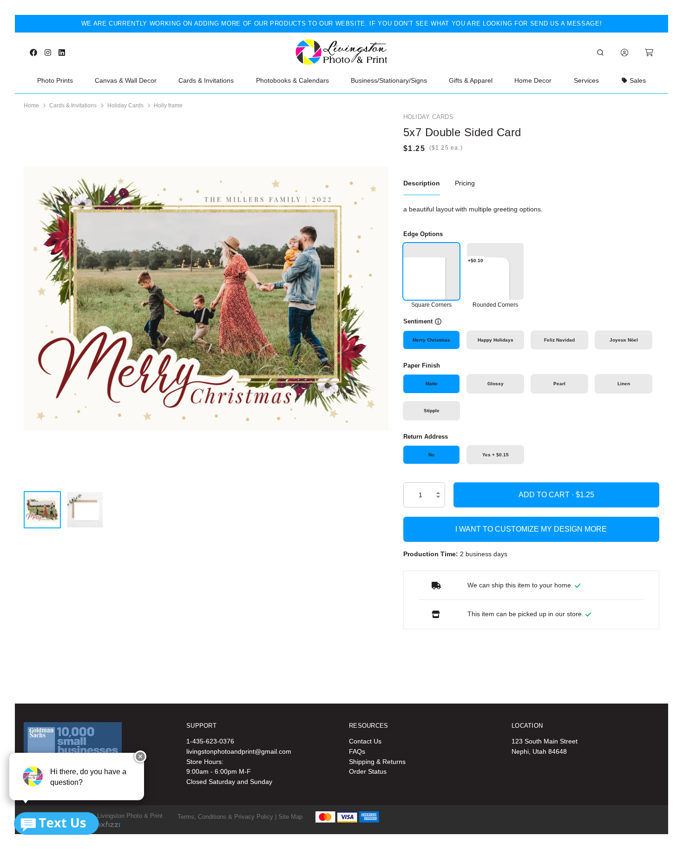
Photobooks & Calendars (292, 80)
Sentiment (418, 321)
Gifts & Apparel (471, 80)
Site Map (290, 816)
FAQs (357, 751)
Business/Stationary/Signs (389, 80)
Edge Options (423, 233)
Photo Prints (55, 80)
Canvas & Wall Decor (126, 80)
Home (31, 105)
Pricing (465, 183)
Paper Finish (421, 365)
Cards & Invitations (206, 80)
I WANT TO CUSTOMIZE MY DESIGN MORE (531, 529)
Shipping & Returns (377, 761)
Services (586, 80)
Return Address (425, 436)
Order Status (368, 771)
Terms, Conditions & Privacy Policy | (226, 816)
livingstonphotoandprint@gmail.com (238, 751)
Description (421, 183)
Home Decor (533, 80)
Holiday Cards (125, 105)
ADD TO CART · (547, 495)
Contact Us (365, 741)
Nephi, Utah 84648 (539, 751)
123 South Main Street (545, 741)
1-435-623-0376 (210, 741)
